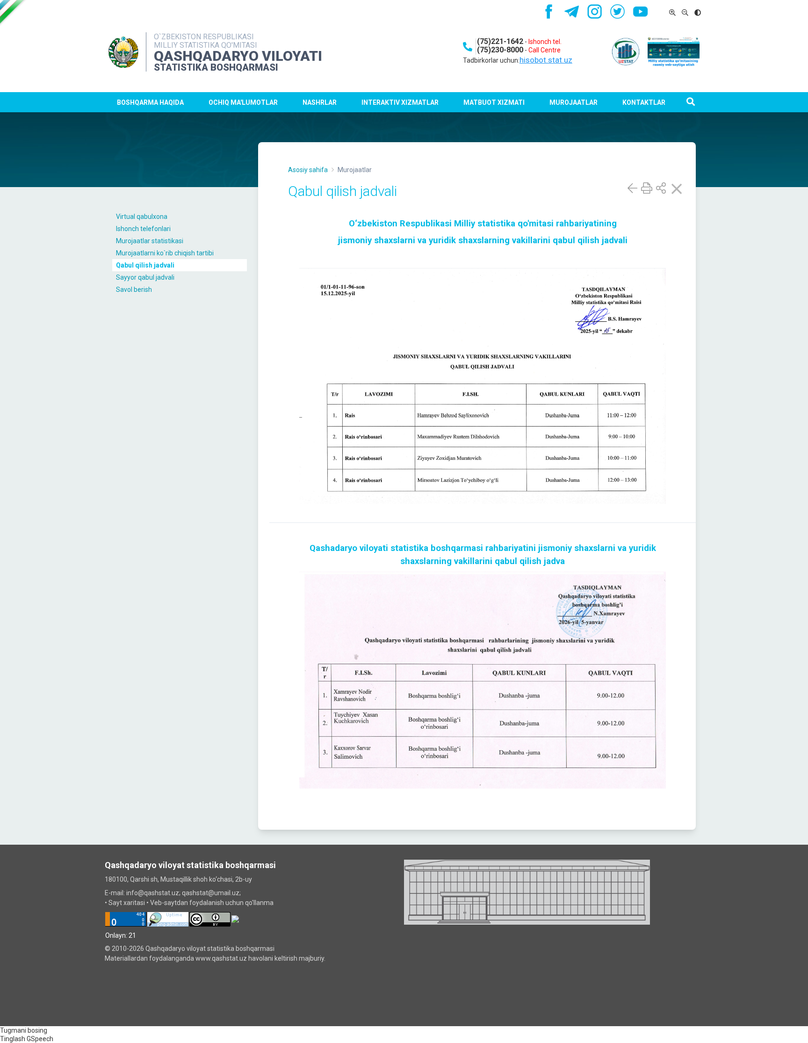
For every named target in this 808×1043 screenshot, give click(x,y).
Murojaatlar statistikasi (149, 241)
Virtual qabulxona (141, 216)
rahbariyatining (586, 223)
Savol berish (134, 289)
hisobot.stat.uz (545, 60)
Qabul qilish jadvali (145, 265)
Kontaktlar (643, 102)
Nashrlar (320, 102)
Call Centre (544, 50)
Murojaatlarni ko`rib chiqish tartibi (165, 253)
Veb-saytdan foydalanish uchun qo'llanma (212, 902)
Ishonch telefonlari (143, 228)
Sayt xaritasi (126, 902)
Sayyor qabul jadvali (145, 277)
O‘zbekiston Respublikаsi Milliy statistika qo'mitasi (452, 223)
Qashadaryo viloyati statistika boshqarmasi (396, 548)
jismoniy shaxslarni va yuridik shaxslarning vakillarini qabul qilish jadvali (483, 240)
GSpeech (40, 1039)
